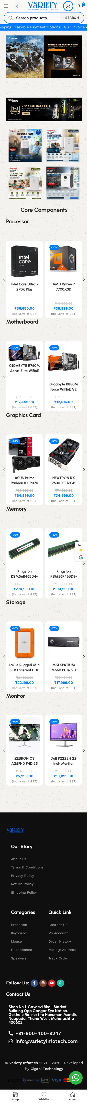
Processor (19, 925)
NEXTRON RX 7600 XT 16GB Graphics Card (64, 483)
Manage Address (62, 950)
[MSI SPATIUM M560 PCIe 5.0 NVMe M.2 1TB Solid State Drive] (63, 642)
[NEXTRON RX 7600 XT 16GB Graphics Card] (63, 455)
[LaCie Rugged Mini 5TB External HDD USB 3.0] (24, 642)
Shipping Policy (24, 892)
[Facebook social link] (34, 983)
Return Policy (22, 884)
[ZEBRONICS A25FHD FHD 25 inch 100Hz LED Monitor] (24, 735)
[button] (44, 56)
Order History (59, 941)
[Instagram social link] (43, 983)
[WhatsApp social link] (60, 983)
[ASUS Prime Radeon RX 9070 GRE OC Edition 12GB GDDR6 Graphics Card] (24, 455)
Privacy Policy (22, 876)
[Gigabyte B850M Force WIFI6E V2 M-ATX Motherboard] (63, 361)
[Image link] (15, 830)
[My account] (68, 6)
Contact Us (57, 925)
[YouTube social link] (51, 983)
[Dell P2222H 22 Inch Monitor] (63, 735)
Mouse (16, 941)
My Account (58, 933)
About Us (18, 859)
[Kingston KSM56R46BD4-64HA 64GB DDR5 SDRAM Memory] (24, 548)
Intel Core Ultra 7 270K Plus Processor (24, 289)
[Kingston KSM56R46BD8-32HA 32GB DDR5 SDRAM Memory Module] (63, 548)
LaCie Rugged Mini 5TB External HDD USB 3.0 (24, 670)
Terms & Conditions (27, 867)
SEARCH (72, 18)
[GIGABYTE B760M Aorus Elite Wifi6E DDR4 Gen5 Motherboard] (24, 352)
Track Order (58, 958)
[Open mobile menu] (6, 6)
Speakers (18, 958)
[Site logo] (42, 6)
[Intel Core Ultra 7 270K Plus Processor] (24, 261)
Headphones (21, 950)
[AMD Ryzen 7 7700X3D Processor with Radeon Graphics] (63, 261)
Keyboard (18, 933)
